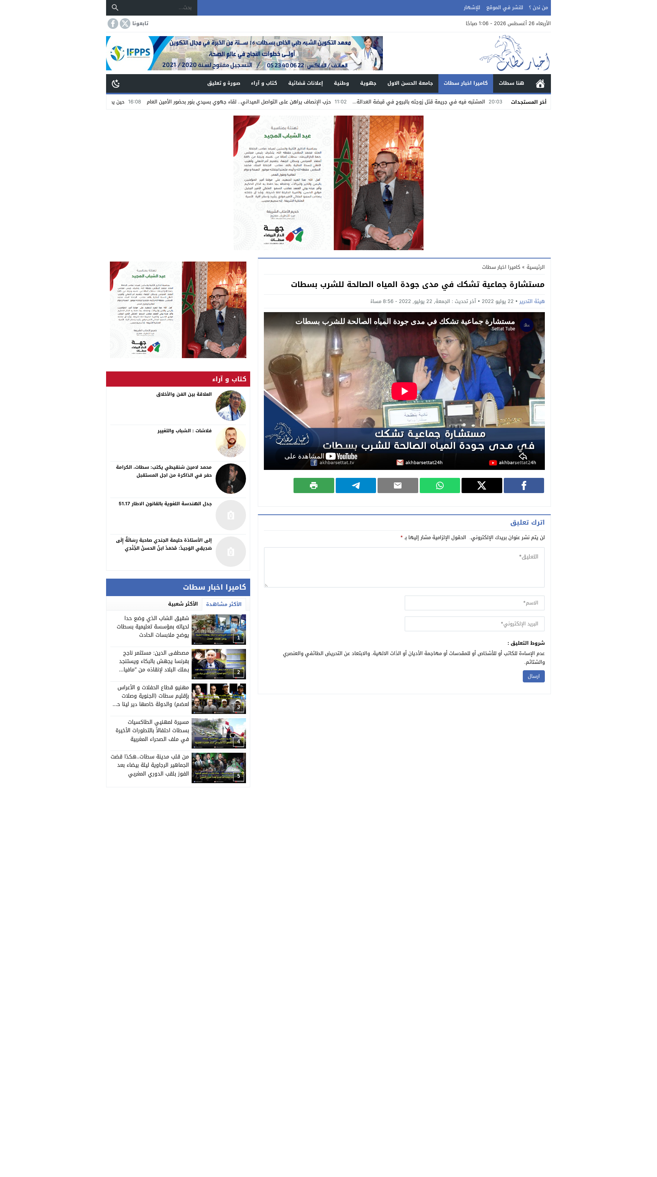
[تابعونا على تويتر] (124, 23)
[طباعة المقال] (313, 485)
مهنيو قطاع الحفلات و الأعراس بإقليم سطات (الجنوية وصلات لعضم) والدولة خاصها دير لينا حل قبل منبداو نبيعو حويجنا (151, 700)
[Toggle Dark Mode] (116, 83)
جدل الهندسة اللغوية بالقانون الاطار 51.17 (165, 504)
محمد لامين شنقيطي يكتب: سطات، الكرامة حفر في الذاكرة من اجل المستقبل (164, 471)
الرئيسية (540, 83)
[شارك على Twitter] (481, 485)
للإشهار (472, 7)
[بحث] (115, 7)
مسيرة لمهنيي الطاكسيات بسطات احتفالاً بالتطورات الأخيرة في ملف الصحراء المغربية (152, 730)
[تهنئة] (178, 310)
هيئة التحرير (532, 301)
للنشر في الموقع (504, 7)
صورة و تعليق (223, 83)
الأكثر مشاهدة (224, 604)
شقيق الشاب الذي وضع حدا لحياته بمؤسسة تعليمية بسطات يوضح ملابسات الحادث (153, 627)
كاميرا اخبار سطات (466, 83)
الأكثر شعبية (183, 604)
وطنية (341, 83)
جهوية (368, 83)
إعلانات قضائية (305, 83)
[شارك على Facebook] (524, 485)
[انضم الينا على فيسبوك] (112, 23)
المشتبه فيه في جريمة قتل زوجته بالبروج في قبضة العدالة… (476, 101)
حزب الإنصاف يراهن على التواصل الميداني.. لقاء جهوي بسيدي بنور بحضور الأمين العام (296, 101)
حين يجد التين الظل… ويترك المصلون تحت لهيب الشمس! (121, 101)
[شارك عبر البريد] (397, 485)
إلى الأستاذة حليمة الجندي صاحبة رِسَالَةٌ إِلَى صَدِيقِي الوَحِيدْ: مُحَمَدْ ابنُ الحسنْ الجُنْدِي (164, 544)
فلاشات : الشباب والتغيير (184, 431)
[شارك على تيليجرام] (356, 485)
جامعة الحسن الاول (410, 83)
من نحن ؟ (538, 7)
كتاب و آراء (264, 83)
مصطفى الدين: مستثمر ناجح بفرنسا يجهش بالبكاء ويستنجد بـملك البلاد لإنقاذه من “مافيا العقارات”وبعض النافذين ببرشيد (153, 666)
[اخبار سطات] (467, 53)
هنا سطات (511, 83)
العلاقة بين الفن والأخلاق (184, 394)
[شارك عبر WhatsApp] (440, 485)
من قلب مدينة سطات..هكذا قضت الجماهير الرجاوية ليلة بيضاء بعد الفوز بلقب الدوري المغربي (150, 765)
